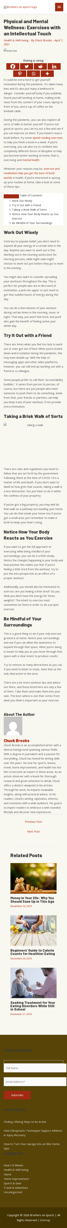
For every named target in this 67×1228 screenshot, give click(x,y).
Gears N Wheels (13, 1165)
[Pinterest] (19, 73)
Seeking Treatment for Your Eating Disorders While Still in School (32, 1006)
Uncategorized (13, 1192)
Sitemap (45, 1220)
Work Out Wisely (22, 200)
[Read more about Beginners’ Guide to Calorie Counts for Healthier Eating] (33, 930)
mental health (30, 160)
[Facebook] (12, 66)
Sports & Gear (13, 1183)
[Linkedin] (54, 66)
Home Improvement (16, 1179)
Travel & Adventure (16, 1187)
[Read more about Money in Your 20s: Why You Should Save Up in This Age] (33, 878)
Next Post (33, 831)
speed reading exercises (48, 137)
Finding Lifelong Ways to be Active (25, 1122)
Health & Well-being (16, 40)
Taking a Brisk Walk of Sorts (29, 209)
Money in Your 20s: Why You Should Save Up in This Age (32, 899)
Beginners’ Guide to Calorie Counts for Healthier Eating (32, 952)
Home (7, 1174)
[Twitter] (26, 66)
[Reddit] (40, 66)
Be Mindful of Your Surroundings (32, 223)
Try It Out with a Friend (26, 205)
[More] (47, 73)
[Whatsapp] (33, 73)
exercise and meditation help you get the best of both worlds (32, 173)
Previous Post (33, 821)
